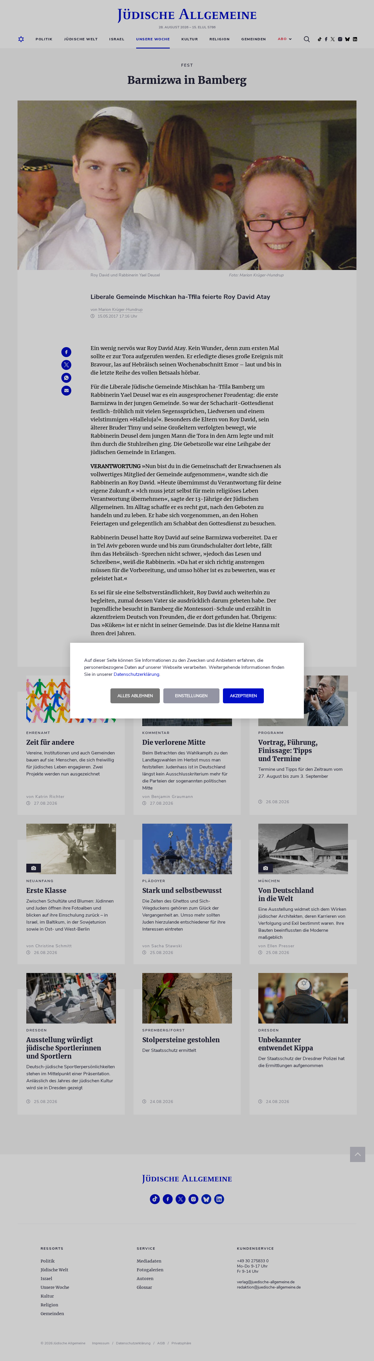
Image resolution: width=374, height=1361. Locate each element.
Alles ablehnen (135, 696)
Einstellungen (191, 696)
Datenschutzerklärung (136, 674)
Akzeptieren (243, 696)
